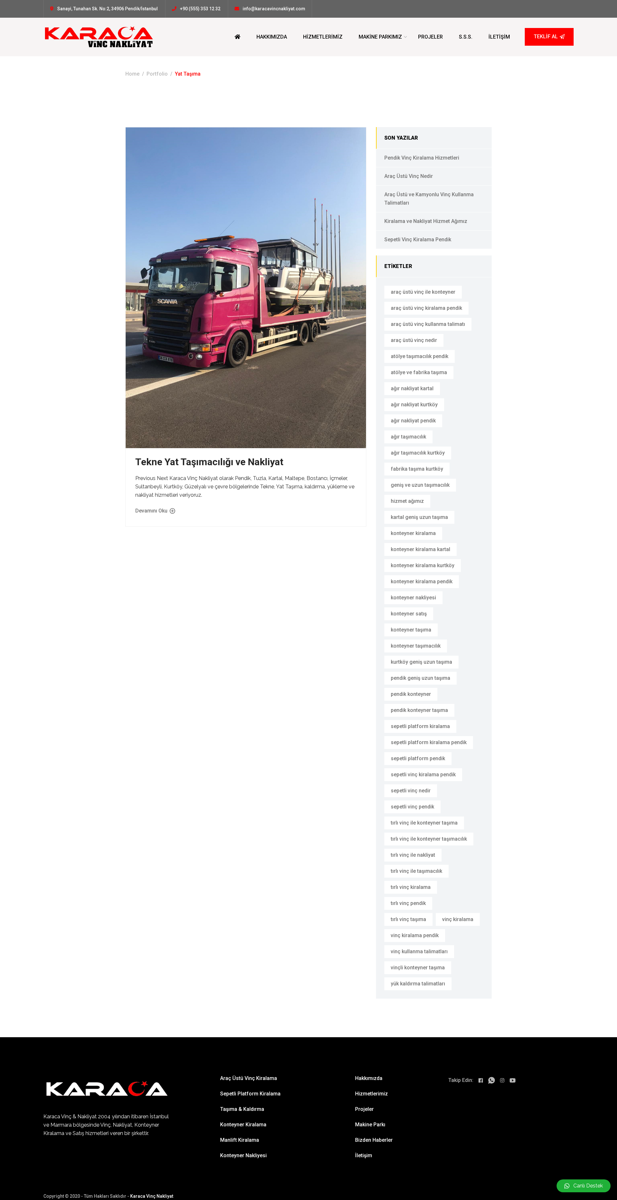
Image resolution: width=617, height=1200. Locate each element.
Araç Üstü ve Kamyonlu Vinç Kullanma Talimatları (429, 198)
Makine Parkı (370, 1125)
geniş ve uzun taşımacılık (420, 485)
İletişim (363, 1155)
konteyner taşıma (411, 630)
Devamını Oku (152, 511)
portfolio (157, 74)
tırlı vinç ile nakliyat (413, 855)
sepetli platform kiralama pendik (429, 742)
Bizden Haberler (374, 1140)
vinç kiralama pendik (415, 935)
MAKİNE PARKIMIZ (380, 37)
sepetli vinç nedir (411, 791)
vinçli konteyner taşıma (418, 968)
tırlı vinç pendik (408, 903)
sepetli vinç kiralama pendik (423, 774)
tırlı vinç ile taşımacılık (416, 871)
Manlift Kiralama (239, 1140)
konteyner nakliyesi (413, 598)
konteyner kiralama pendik (421, 581)
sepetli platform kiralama (420, 726)
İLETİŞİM (499, 37)
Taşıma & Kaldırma (242, 1109)
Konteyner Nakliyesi (243, 1155)
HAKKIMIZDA (271, 37)
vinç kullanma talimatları (419, 951)
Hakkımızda (368, 1078)
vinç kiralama (457, 919)
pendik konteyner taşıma (419, 710)
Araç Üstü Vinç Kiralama (248, 1078)
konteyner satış (409, 614)
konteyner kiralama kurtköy (422, 565)
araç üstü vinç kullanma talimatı (428, 324)
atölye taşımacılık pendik (419, 356)
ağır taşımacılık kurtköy (418, 453)
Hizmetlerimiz (371, 1094)
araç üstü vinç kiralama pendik (426, 308)
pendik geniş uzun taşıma (420, 678)
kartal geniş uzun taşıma (419, 517)
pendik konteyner (411, 694)
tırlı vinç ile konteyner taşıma (424, 823)
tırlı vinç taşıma (408, 919)
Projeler (364, 1109)
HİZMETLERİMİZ (323, 37)
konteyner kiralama (413, 533)
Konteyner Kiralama (243, 1125)
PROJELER (430, 37)
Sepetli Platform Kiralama (250, 1094)
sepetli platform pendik (418, 758)
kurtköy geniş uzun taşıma (421, 662)
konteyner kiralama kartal (420, 549)
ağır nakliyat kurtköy (414, 405)
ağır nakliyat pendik (413, 421)
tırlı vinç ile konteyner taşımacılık (429, 839)
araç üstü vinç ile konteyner (423, 292)
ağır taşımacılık (408, 437)
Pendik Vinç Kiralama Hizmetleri (421, 158)
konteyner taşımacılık (416, 646)
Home (132, 74)
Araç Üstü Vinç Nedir (408, 176)
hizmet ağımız (407, 501)
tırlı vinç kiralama (411, 887)
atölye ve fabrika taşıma (419, 372)
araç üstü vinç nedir (414, 340)
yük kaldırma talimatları (418, 984)
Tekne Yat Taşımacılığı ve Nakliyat (209, 461)
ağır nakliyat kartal (412, 388)
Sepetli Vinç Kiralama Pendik (417, 239)
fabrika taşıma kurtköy (417, 469)
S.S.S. (465, 37)
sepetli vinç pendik (412, 807)
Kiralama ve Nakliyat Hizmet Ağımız (425, 221)
